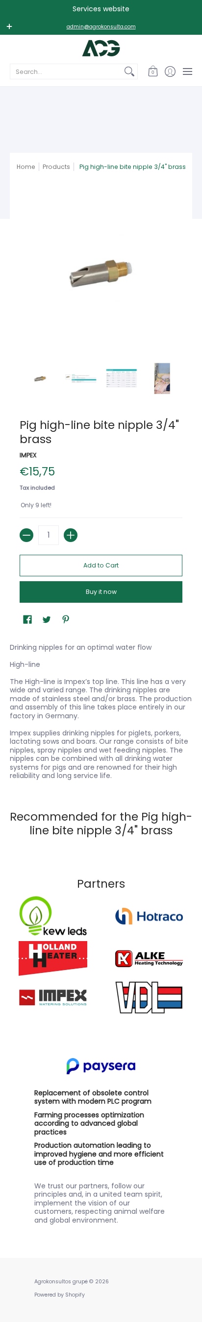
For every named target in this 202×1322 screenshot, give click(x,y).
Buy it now (101, 592)
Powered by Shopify (59, 1294)
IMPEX (28, 455)
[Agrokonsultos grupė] (101, 48)
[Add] (70, 535)
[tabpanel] (101, 709)
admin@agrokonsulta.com (101, 26)
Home (26, 167)
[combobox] (66, 71)
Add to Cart (101, 565)
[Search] (129, 71)
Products (56, 167)
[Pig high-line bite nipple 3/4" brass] (40, 378)
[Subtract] (26, 535)
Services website (101, 9)
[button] (152, 71)
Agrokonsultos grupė (61, 1281)
